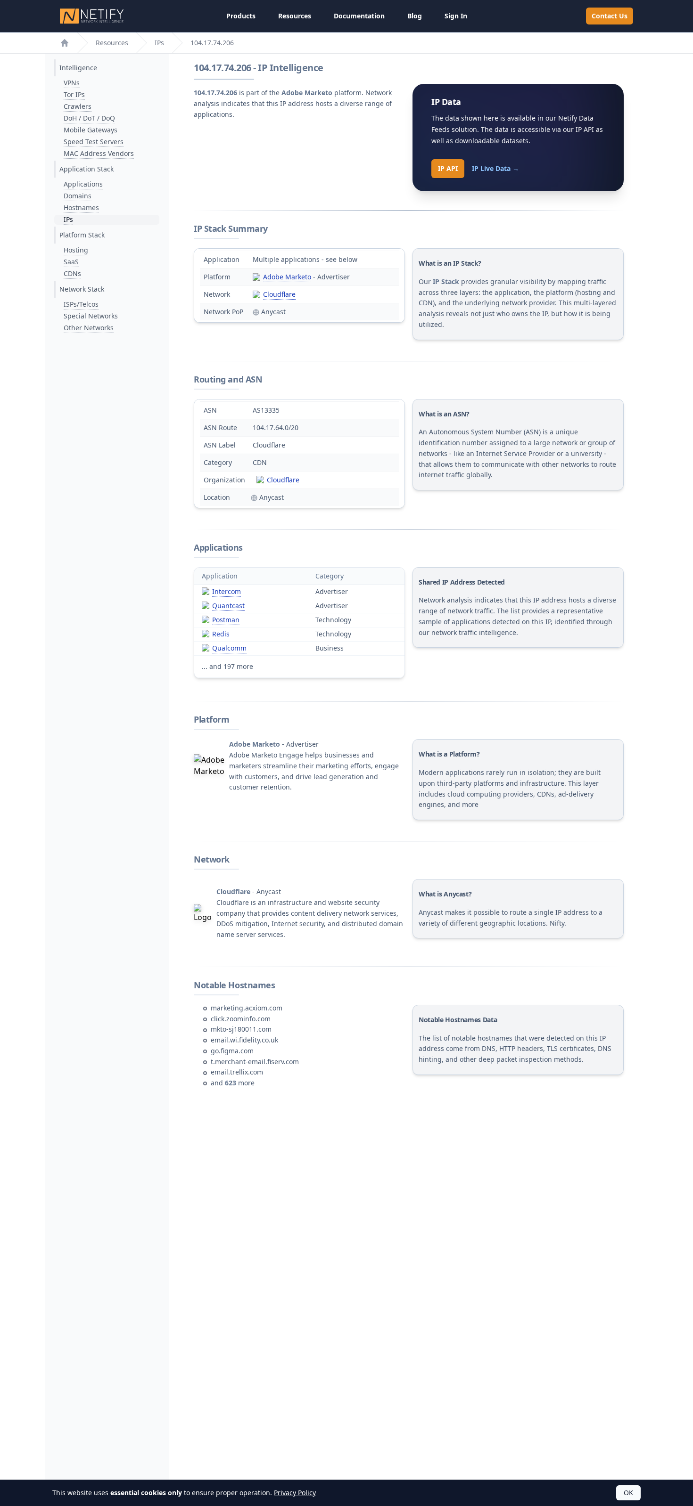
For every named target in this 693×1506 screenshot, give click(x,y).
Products (241, 15)
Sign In (456, 15)
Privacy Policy (295, 1492)
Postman (225, 619)
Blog (414, 15)
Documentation (359, 15)
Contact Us (609, 15)
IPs (159, 42)
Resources (294, 15)
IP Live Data (495, 168)
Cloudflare (279, 294)
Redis (221, 633)
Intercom (226, 591)
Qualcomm (229, 647)
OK (628, 1492)
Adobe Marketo (287, 276)
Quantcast (228, 605)
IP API (448, 168)
